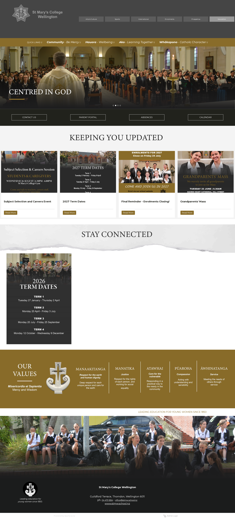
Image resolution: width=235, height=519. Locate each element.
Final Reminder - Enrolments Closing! (145, 201)
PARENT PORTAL (88, 117)
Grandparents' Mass (193, 201)
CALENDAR (206, 117)
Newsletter (222, 19)
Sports (117, 19)
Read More (10, 212)
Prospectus (195, 19)
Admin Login (172, 516)
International (143, 19)
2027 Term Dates (74, 201)
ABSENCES (147, 117)
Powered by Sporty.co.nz (64, 516)
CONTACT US (29, 117)
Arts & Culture (91, 19)
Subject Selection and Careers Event (27, 201)
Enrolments (169, 19)
